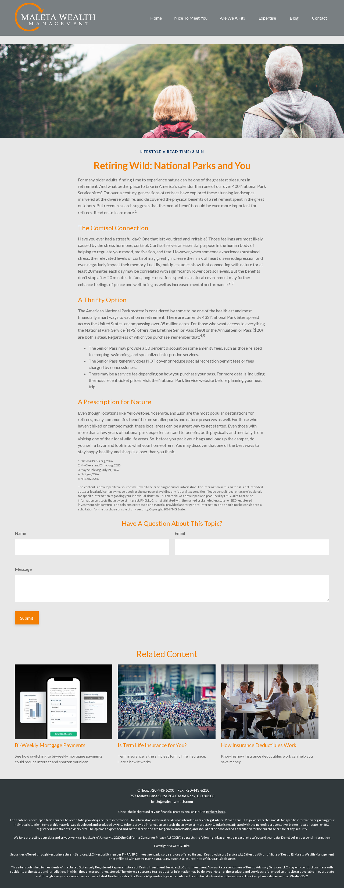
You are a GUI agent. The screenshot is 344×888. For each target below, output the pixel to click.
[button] (156, 18)
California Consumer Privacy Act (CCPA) (153, 837)
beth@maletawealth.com (172, 801)
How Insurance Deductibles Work (258, 745)
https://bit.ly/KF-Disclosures (216, 858)
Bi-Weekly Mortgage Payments (50, 745)
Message (23, 569)
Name (20, 533)
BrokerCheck (215, 811)
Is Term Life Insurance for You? (152, 745)
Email (180, 533)
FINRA (126, 854)
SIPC (134, 854)
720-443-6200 (162, 790)
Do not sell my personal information (305, 837)
